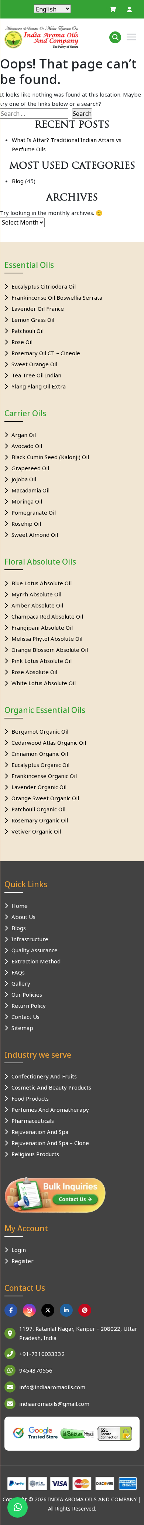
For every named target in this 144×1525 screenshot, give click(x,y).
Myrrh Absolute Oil (36, 594)
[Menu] (131, 37)
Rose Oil (21, 342)
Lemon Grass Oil (32, 319)
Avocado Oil (26, 446)
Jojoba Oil (23, 479)
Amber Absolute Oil (37, 605)
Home (19, 905)
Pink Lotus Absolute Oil (41, 660)
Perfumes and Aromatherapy (50, 1109)
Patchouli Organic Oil (38, 809)
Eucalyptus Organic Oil (40, 764)
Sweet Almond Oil (34, 534)
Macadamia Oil (30, 490)
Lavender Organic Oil (38, 787)
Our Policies (26, 994)
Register (22, 1261)
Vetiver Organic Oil (36, 831)
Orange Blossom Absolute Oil (49, 649)
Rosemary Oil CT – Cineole (45, 353)
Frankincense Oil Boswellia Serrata (56, 297)
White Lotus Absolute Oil (43, 683)
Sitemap (22, 1027)
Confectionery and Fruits (44, 1076)
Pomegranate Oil (33, 512)
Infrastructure (29, 939)
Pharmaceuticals (32, 1120)
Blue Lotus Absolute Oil (41, 583)
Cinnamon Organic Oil (39, 753)
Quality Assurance (34, 950)
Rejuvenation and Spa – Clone (50, 1143)
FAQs (18, 972)
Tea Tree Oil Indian (36, 375)
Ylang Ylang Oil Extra (38, 386)
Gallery (20, 983)
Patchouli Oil (27, 330)
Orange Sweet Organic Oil (45, 798)
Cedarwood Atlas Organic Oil (48, 742)
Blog (18, 181)
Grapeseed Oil (30, 468)
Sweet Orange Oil (34, 364)
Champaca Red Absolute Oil (47, 616)
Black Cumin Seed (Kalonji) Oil (50, 457)
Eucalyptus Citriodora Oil (43, 286)
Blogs (18, 928)
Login (18, 1249)
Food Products (30, 1098)
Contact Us (25, 1016)
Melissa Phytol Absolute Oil (46, 638)
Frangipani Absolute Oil (42, 627)
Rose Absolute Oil (34, 672)
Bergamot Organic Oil (39, 731)
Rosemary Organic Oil (39, 820)
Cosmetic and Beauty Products (51, 1087)
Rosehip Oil (26, 523)
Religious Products (35, 1154)
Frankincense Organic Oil (44, 776)
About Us (23, 916)
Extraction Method (36, 961)
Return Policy (28, 1005)
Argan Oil (23, 434)
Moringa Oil (26, 501)
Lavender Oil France (37, 308)
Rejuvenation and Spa (39, 1131)
